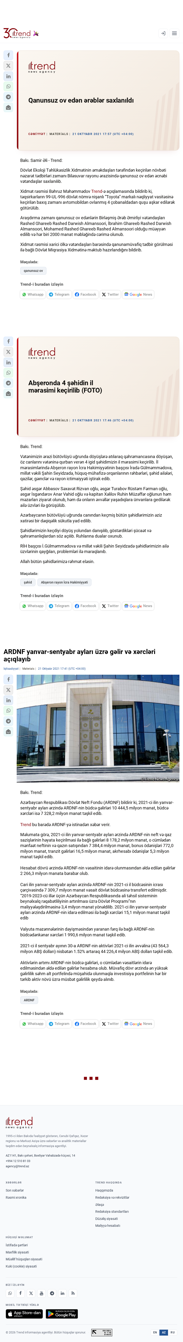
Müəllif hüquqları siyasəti (24, 1259)
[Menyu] (174, 33)
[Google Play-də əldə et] (62, 1314)
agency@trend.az (17, 1166)
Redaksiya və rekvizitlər (112, 1197)
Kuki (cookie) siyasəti (21, 1266)
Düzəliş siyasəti (106, 1219)
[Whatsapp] (10, 1293)
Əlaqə (99, 1205)
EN (155, 1332)
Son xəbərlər (15, 1190)
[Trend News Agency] (19, 1123)
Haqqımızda (104, 1190)
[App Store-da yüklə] (24, 1314)
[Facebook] (20, 1293)
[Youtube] (41, 1293)
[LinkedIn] (62, 1293)
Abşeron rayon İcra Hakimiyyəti (64, 582)
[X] (31, 1293)
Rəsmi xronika (16, 1197)
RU (173, 1332)
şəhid (28, 582)
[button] (8, 55)
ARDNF (29, 1000)
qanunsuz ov (33, 271)
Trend (96, 191)
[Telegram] (52, 1293)
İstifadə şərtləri (17, 1245)
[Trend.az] (21, 33)
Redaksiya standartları (112, 1211)
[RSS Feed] (73, 1293)
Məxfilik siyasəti (17, 1252)
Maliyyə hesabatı (107, 1225)
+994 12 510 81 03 (18, 1161)
